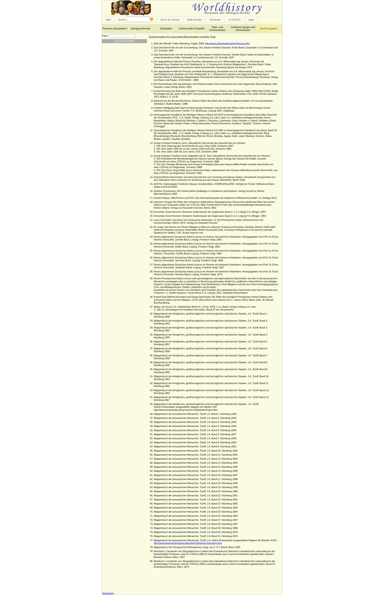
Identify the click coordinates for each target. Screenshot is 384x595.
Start (108, 19)
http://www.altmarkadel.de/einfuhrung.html (227, 43)
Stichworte (215, 19)
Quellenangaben (269, 28)
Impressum (108, 593)
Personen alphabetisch (114, 28)
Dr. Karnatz (174, 19)
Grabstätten (166, 28)
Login (251, 19)
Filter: (105, 36)
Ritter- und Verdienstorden (217, 28)
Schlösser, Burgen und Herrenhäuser (243, 28)
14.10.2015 (234, 19)
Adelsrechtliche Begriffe (191, 28)
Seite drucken (194, 19)
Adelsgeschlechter (140, 28)
